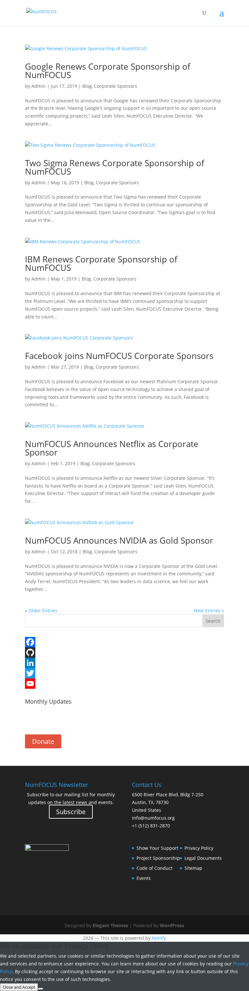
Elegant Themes (110, 925)
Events (143, 878)
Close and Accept (19, 987)
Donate (43, 741)
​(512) (151, 826)
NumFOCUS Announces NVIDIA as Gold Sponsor (119, 540)
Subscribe (124, 720)
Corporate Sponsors (115, 86)
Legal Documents (203, 858)
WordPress (172, 925)
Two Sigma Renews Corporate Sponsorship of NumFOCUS (114, 167)
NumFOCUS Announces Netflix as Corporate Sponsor (111, 448)
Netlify (159, 938)
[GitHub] (124, 652)
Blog (87, 86)
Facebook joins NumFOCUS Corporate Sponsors (119, 356)
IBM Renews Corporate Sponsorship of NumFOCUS (101, 263)
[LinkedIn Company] (124, 663)
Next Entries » (209, 610)
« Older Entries (41, 610)
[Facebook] (124, 642)
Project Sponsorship (158, 858)
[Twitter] (124, 673)
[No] (40, 989)
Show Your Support (157, 848)
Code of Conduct (154, 868)
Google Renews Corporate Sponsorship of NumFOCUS (107, 71)
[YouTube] (124, 683)
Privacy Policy (198, 848)
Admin (38, 86)
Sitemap (193, 868)
